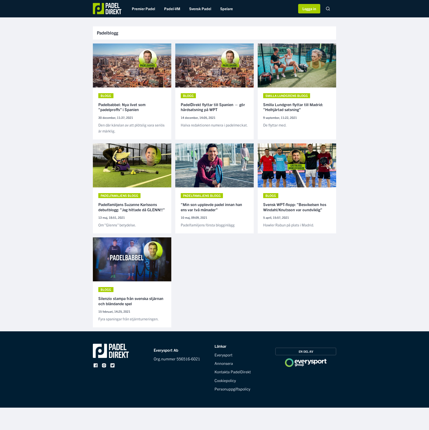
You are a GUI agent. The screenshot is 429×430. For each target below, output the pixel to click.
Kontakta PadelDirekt (232, 371)
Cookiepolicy (225, 380)
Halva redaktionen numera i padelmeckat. (214, 125)
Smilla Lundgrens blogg (286, 95)
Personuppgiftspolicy (232, 389)
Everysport (223, 354)
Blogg (106, 95)
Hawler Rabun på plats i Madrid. (288, 224)
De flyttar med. (274, 125)
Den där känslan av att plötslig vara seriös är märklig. (131, 128)
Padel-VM (172, 8)
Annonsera (223, 363)
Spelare (226, 8)
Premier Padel (143, 8)
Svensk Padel (200, 8)
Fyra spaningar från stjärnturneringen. (128, 318)
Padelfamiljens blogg (119, 195)
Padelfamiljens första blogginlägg (208, 224)
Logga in (309, 8)
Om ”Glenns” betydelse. (117, 224)
